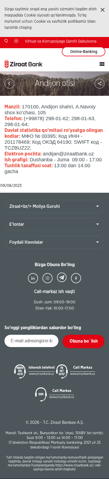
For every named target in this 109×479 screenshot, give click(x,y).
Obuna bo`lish (84, 341)
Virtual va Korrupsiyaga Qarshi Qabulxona (60, 41)
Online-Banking (83, 52)
